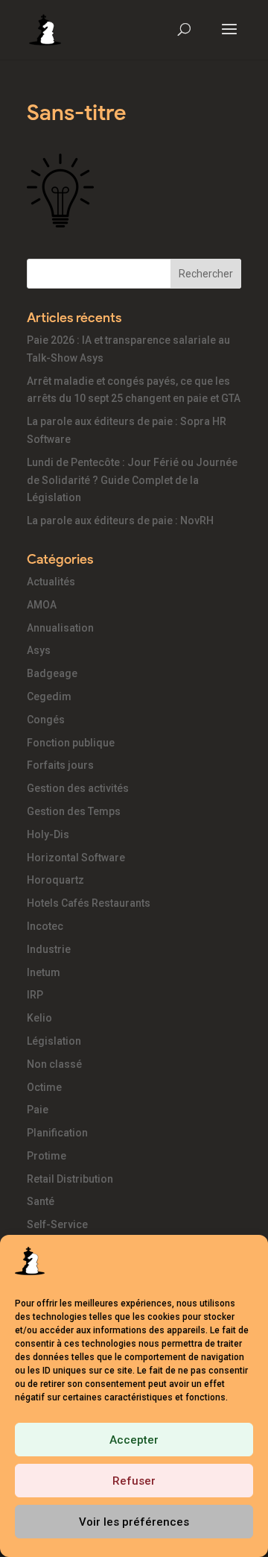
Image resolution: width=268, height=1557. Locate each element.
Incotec (45, 926)
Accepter (134, 1440)
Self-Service (57, 1224)
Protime (46, 1156)
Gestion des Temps (74, 811)
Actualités (51, 582)
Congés (46, 720)
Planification (57, 1133)
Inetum (43, 972)
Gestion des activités (78, 788)
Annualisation (60, 628)
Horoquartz (55, 880)
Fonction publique (71, 743)
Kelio (39, 1018)
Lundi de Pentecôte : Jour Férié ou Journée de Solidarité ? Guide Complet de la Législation (132, 480)
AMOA (42, 605)
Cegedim (49, 696)
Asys (39, 650)
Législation (54, 1041)
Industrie (49, 949)
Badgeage (52, 673)
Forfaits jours (60, 765)
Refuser (134, 1481)
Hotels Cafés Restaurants (88, 903)
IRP (35, 995)
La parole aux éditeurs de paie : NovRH (120, 520)
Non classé (54, 1064)
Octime (44, 1087)
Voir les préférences (134, 1522)
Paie (37, 1110)
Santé (40, 1201)
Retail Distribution (70, 1179)
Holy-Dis (48, 834)
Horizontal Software (76, 858)
